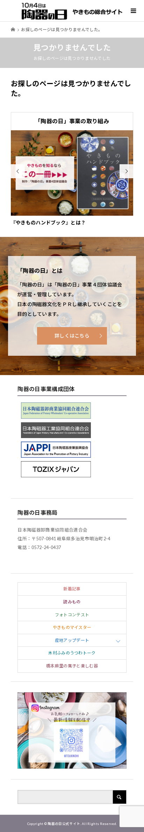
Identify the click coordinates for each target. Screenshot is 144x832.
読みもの (71, 601)
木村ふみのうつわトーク (72, 653)
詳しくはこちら (72, 336)
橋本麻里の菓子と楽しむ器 (72, 665)
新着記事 (71, 588)
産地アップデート (72, 640)
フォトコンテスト (72, 614)
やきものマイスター (72, 627)
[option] (72, 178)
